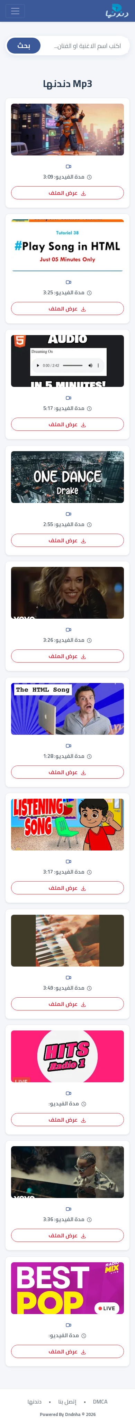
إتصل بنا (67, 1401)
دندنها (34, 1401)
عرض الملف (63, 193)
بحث (23, 45)
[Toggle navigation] (15, 11)
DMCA (100, 1401)
